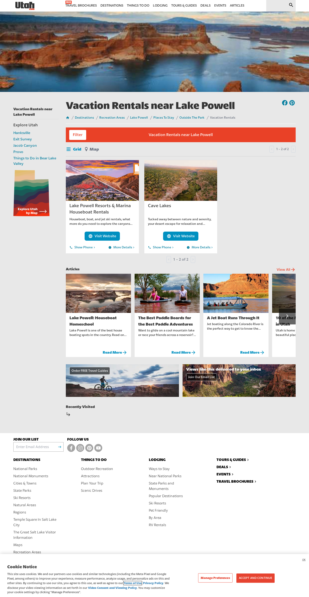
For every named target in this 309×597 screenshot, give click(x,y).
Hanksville (21, 133)
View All (286, 269)
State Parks (22, 491)
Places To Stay (163, 118)
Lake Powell (139, 118)
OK (304, 559)
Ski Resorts (22, 498)
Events (223, 474)
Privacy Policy (153, 583)
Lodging (157, 460)
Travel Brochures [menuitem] (81, 5)
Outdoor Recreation (97, 469)
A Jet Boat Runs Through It (233, 317)
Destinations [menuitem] (111, 5)
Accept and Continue (255, 578)
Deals (222, 467)
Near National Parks (165, 476)
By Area (155, 518)
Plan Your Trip (92, 483)
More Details (121, 247)
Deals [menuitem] (205, 5)
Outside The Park (191, 118)
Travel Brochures (234, 481)
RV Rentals (157, 525)
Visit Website (102, 236)
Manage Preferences (215, 578)
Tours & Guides (231, 460)
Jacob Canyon (25, 146)
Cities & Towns (24, 483)
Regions (19, 512)
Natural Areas (24, 505)
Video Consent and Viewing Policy (112, 588)
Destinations (84, 118)
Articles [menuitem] (237, 5)
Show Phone (82, 247)
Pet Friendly (158, 510)
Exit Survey (22, 139)
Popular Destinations (166, 496)
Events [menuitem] (220, 5)
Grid (73, 149)
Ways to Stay (159, 469)
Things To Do (94, 460)
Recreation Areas (112, 118)
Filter (78, 134)
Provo (18, 152)
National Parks (25, 469)
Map (94, 149)
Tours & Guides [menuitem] (184, 5)
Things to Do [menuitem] (138, 5)
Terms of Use (133, 583)
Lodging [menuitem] (160, 5)
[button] (287, 316)
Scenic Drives (91, 491)
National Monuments (30, 476)
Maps (17, 545)
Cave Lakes (159, 205)
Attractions (90, 476)
